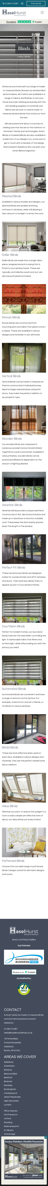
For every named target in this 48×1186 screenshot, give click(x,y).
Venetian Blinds (12, 505)
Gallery (32, 940)
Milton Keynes (10, 1111)
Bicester (8, 1081)
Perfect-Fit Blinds (13, 567)
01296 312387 (11, 3)
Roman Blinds (11, 317)
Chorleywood (10, 1093)
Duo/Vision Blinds (13, 626)
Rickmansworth (11, 1126)
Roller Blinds (10, 255)
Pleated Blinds (11, 196)
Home (20, 57)
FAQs (25, 940)
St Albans (8, 1130)
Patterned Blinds (13, 861)
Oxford (7, 1118)
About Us (16, 940)
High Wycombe (11, 1101)
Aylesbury (8, 1062)
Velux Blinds (10, 806)
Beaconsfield (10, 1074)
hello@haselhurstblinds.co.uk (18, 1033)
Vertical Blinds (11, 376)
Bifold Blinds (10, 747)
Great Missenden (12, 1097)
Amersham (9, 1066)
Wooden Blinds (12, 438)
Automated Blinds (14, 689)
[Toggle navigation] (42, 12)
